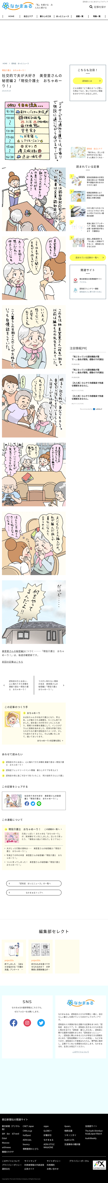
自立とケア (28, 16)
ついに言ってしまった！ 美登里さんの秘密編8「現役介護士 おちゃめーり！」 (34, 863)
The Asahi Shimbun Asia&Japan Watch (94, 1132)
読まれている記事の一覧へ (87, 257)
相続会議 (68, 1130)
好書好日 (47, 1135)
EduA (4, 1138)
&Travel (15, 1133)
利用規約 (51, 1164)
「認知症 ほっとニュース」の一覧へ (34, 883)
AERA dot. (27, 1139)
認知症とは (87, 81)
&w (8, 1133)
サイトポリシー (54, 1160)
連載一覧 (79, 16)
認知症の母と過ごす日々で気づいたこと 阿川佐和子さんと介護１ (35, 775)
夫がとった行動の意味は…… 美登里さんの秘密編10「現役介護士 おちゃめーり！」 (34, 849)
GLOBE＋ (48, 1130)
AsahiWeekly (91, 1138)
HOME (11, 16)
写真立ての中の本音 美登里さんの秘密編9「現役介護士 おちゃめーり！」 (34, 856)
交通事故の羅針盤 (72, 1144)
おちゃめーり (33, 713)
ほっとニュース (62, 16)
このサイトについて (80, 1051)
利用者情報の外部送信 (34, 1164)
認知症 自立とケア (94, 149)
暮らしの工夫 (45, 16)
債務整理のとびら (31, 1148)
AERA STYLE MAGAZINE (49, 1146)
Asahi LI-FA (69, 1139)
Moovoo (5, 1142)
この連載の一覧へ (52, 829)
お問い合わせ (53, 1168)
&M (3, 1133)
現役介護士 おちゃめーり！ (14, 70)
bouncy (26, 1144)
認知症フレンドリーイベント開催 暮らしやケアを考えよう (33, 770)
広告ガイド (29, 1168)
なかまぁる (48, 1139)
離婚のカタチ (8, 1151)
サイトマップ (30, 1160)
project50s (9, 960)
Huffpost (27, 1135)
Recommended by (86, 409)
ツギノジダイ (70, 1135)
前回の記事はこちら (12, 661)
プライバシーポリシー (12, 1164)
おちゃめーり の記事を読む (49, 740)
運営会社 (6, 1168)
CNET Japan (28, 1126)
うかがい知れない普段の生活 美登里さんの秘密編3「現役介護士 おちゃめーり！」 (48, 685)
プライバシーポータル (79, 1160)
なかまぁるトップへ (34, 892)
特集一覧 (96, 16)
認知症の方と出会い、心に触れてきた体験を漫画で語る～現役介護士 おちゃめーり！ (19, 685)
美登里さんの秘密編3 (13, 651)
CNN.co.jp (27, 1130)
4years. (67, 1126)
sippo (46, 1126)
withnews (6, 1147)
